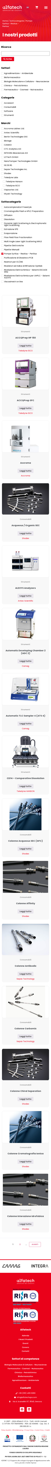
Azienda (25, 1335)
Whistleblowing (17, 1430)
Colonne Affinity (25, 903)
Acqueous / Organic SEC (26, 525)
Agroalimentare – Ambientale (25, 1380)
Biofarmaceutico (25, 1376)
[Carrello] (36, 7)
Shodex (25, 538)
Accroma (25, 462)
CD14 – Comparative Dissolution (25, 778)
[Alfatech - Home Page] (12, 7)
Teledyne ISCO (25, 350)
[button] (46, 7)
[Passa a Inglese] (27, 7)
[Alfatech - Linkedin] (29, 1409)
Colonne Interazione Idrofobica (25, 1216)
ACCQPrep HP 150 (25, 337)
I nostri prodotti (25, 1339)
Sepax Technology (26, 978)
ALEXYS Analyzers (25, 588)
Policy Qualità (6, 1430)
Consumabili (25, 519)
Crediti (47, 1430)
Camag (25, 666)
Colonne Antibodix (25, 965)
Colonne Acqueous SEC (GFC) (25, 840)
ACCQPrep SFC (25, 400)
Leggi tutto (25, 345)
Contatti (25, 1351)
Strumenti (25, 331)
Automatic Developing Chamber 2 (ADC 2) (26, 652)
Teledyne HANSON (25, 791)
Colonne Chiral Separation (25, 1091)
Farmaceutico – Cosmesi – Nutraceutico (25, 1368)
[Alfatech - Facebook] (22, 1409)
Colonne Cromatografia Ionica (26, 1153)
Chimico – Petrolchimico (26, 1372)
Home (5, 21)
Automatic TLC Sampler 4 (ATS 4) (25, 715)
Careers (25, 1347)
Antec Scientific (25, 600)
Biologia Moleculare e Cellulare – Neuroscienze (25, 1365)
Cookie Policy (39, 1430)
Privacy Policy (29, 1430)
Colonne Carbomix (25, 1028)
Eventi (25, 1343)
